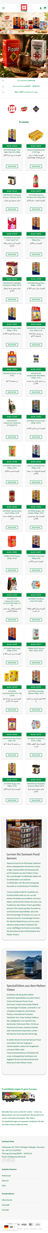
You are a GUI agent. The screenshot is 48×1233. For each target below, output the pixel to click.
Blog (26, 1229)
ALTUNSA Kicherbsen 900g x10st (36, 557)
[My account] (41, 8)
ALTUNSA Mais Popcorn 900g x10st (36, 239)
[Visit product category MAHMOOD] (36, 109)
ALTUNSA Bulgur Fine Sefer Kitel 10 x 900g (12, 151)
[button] (3, 8)
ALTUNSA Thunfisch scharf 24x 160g (36, 600)
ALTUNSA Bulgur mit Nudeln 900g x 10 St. (36, 512)
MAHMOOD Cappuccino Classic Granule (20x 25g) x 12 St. (12, 602)
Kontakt (33, 1229)
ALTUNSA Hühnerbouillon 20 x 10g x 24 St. (12, 693)
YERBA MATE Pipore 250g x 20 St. (12, 557)
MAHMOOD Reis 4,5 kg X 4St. (12, 374)
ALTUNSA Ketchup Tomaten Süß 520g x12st (36, 196)
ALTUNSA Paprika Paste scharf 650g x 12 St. (12, 512)
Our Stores (18, 1229)
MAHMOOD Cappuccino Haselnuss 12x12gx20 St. (12, 423)
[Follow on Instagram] (9, 1160)
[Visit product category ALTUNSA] (24, 109)
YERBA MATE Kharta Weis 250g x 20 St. (36, 649)
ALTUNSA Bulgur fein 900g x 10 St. (12, 785)
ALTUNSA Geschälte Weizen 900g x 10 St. (36, 692)
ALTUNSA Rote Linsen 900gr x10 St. (12, 649)
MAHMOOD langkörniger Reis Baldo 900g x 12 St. (36, 375)
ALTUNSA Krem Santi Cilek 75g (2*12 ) (12, 239)
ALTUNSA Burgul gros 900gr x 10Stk (36, 284)
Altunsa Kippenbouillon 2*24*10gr (36, 151)
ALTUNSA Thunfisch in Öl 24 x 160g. (36, 740)
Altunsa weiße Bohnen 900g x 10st (36, 467)
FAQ (40, 1229)
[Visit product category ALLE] (12, 109)
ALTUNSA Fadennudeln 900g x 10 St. (12, 467)
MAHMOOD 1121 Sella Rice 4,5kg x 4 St (36, 329)
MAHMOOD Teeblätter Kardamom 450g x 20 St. (12, 284)
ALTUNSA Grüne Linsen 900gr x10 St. (36, 422)
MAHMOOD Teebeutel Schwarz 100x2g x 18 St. (12, 196)
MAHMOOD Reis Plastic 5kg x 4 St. (12, 740)
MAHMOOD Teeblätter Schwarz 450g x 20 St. (36, 785)
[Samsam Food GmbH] (24, 8)
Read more (12, 166)
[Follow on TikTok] (13, 1160)
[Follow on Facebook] (4, 1160)
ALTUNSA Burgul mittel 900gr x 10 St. (12, 329)
